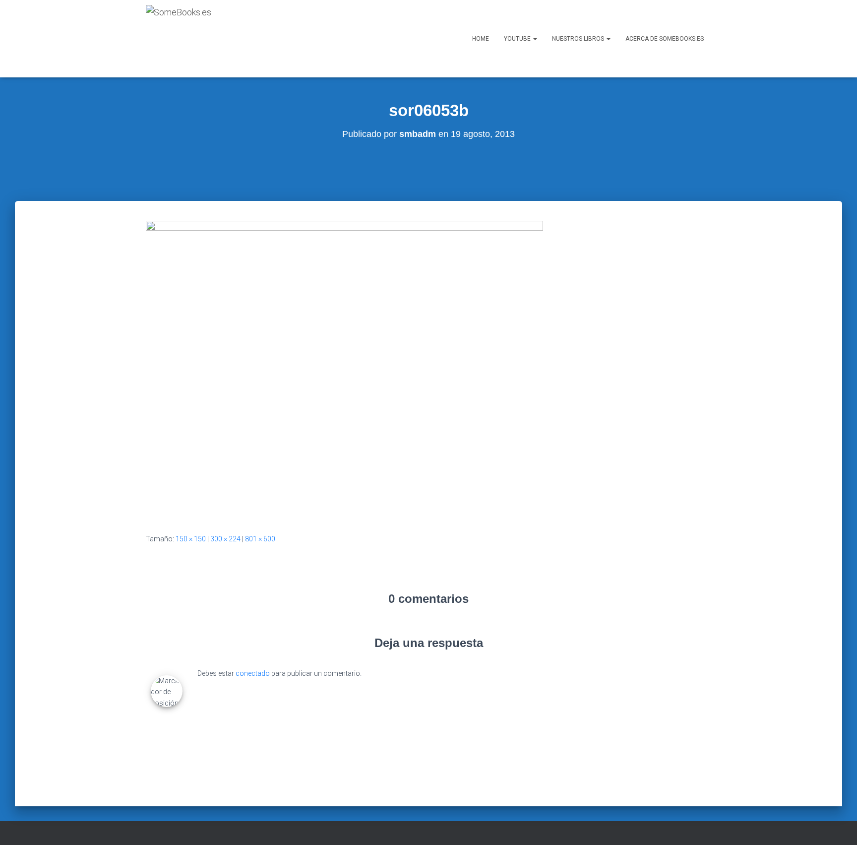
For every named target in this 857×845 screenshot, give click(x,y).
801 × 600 (260, 539)
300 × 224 (225, 539)
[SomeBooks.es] (178, 38)
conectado (253, 673)
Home (480, 38)
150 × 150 (191, 539)
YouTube (518, 38)
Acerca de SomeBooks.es (664, 38)
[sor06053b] (344, 369)
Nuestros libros (579, 38)
